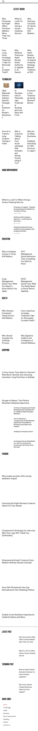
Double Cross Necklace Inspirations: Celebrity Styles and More (18, 616)
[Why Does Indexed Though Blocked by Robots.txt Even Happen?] (10, 687)
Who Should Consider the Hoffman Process (7, 339)
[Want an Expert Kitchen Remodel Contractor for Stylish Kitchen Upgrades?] (10, 672)
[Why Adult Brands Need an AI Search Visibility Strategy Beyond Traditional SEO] (31, 46)
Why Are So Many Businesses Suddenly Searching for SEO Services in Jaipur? (31, 141)
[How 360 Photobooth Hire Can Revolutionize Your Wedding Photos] (19, 576)
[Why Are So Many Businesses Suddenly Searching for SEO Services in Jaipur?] (31, 126)
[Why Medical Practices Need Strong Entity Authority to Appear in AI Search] (19, 46)
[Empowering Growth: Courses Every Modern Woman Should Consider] (19, 549)
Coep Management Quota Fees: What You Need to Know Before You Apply (9, 285)
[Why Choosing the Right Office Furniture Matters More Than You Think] (6, 14)
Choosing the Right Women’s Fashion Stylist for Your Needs (18, 504)
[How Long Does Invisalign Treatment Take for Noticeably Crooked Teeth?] (6, 46)
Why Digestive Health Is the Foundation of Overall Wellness (28, 339)
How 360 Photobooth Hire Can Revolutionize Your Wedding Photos (18, 588)
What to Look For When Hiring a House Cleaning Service (19, 26)
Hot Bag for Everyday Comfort (23, 431)
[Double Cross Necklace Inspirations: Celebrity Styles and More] (19, 603)
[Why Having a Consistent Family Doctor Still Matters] (31, 14)
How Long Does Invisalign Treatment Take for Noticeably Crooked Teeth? (6, 61)
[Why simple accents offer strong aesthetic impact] (19, 465)
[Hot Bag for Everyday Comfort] (7, 434)
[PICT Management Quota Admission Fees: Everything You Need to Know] (26, 245)
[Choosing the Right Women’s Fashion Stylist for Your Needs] (19, 492)
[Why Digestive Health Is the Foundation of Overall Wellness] (26, 329)
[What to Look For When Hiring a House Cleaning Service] (19, 14)
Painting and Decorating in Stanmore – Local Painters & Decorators (23, 219)
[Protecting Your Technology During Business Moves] (31, 85)
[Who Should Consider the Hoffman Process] (7, 329)
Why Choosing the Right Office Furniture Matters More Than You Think (6, 28)
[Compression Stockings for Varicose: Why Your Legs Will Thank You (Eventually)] (19, 519)
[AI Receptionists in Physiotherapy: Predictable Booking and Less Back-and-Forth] (19, 85)
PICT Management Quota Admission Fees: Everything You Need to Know (28, 257)
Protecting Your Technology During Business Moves (31, 97)
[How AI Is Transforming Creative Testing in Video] (6, 126)
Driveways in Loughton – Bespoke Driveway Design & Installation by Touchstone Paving (24, 209)
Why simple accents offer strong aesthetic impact (16, 477)
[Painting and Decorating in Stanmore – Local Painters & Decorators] (7, 219)
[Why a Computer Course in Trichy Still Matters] (7, 245)
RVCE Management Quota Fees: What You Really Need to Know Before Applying (28, 285)
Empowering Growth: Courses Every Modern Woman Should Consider (18, 561)
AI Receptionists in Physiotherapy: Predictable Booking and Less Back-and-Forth (19, 103)
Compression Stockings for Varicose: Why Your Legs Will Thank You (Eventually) (18, 533)
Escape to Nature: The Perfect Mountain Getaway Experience (15, 401)
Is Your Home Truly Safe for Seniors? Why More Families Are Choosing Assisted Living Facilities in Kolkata (18, 374)
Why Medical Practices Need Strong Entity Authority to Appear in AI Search (19, 61)
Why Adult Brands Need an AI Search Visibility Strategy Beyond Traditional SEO (31, 61)
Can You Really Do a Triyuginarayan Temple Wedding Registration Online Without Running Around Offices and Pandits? (24, 422)
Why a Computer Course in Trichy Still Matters (9, 254)
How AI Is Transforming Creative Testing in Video (6, 137)
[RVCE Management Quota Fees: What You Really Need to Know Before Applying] (26, 272)
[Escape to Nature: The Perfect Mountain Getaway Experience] (19, 389)
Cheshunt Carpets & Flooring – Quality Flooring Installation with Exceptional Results (24, 229)
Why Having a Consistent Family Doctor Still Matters (31, 26)
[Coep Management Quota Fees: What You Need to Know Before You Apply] (7, 272)
